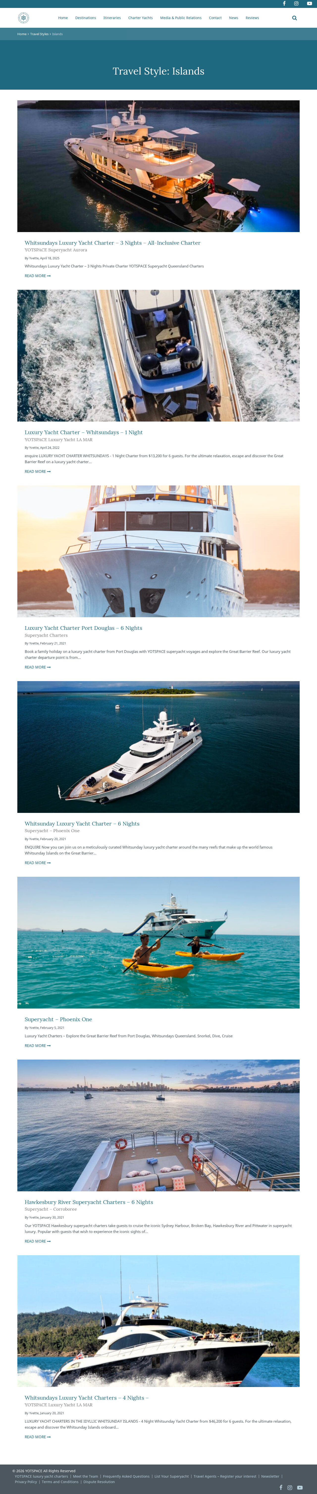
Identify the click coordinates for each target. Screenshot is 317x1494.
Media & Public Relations (181, 17)
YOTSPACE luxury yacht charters (41, 1476)
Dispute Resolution (99, 1481)
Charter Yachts (140, 17)
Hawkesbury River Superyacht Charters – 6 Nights (89, 1205)
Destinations (85, 17)
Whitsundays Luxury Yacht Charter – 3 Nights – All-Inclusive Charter (113, 246)
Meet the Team (85, 1476)
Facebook (285, 4)
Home (63, 17)
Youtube (310, 4)
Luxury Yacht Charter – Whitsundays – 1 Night (84, 435)
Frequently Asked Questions (126, 1476)
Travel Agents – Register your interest (225, 1476)
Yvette (34, 258)
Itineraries (112, 17)
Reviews (252, 17)
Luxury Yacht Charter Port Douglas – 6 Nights (83, 631)
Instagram (297, 4)
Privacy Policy (26, 1481)
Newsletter (270, 1476)
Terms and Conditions (60, 1481)
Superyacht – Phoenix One (58, 1019)
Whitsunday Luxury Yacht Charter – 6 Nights (82, 827)
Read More (35, 275)
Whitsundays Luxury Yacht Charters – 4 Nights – (87, 1401)
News (233, 17)
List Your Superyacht (172, 1476)
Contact (215, 17)
